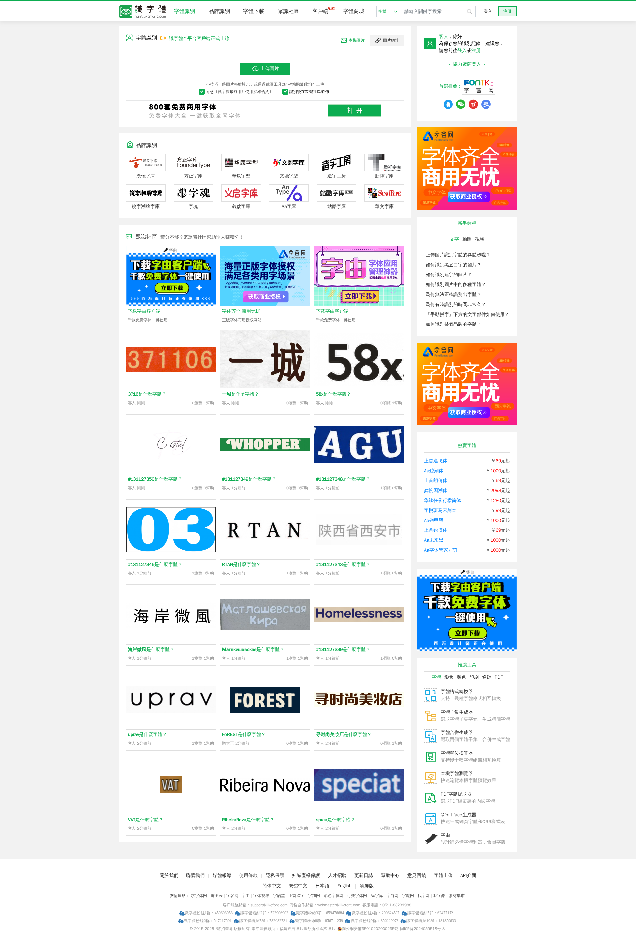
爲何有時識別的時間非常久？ (456, 304)
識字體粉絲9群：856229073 (374, 921)
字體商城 (353, 11)
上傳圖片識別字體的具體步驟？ (458, 255)
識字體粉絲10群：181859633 (431, 921)
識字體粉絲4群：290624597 (375, 913)
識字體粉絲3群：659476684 (320, 913)
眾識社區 (288, 11)
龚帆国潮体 (435, 490)
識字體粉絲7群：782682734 (263, 921)
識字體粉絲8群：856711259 (319, 921)
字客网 (232, 895)
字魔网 (408, 895)
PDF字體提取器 (456, 794)
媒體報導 (222, 875)
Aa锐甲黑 (433, 520)
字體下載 (253, 11)
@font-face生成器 (458, 815)
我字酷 (439, 895)
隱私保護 (275, 875)
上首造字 (296, 895)
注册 (507, 11)
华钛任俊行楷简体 (442, 500)
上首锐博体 (435, 530)
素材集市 (457, 895)
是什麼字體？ (147, 394)
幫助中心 (390, 875)
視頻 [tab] (479, 239)
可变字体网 (357, 895)
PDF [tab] (499, 677)
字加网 (314, 895)
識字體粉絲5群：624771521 (431, 913)
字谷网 (392, 895)
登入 (488, 11)
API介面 (468, 875)
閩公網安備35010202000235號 (370, 928)
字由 (445, 835)
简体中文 (271, 886)
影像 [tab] (448, 677)
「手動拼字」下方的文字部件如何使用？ (467, 314)
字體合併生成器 (457, 732)
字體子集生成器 (457, 712)
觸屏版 (367, 886)
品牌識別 (219, 11)
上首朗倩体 (435, 480)
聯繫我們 (195, 875)
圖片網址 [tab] (391, 40)
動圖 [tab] (467, 239)
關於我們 (169, 875)
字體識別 (184, 11)
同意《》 (239, 91)
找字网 (424, 895)
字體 (382, 11)
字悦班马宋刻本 (440, 510)
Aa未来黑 (433, 540)
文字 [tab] (454, 239)
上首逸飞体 (435, 461)
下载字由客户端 (144, 311)
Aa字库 (377, 895)
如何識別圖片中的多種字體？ (456, 284)
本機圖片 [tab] (357, 40)
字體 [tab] (436, 677)
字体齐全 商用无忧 (241, 311)
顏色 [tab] (461, 677)
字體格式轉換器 (457, 691)
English (344, 886)
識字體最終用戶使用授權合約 (243, 91)
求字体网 (199, 895)
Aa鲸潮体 (433, 470)
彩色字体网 (334, 895)
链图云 (217, 895)
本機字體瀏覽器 (457, 773)
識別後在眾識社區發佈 (309, 91)
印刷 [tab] (474, 677)
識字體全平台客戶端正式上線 (199, 38)
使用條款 (248, 875)
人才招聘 (337, 875)
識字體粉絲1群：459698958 (209, 913)
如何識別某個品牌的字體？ (453, 324)
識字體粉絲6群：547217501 (208, 921)
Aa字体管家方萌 (440, 550)
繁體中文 (298, 886)
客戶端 (320, 11)
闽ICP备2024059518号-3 (422, 928)
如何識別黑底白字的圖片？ (453, 265)
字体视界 (261, 895)
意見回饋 (416, 875)
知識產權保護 (306, 875)
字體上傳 (443, 875)
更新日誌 (363, 875)
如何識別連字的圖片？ (449, 274)
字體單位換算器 (457, 753)
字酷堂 (279, 895)
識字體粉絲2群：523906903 (264, 913)
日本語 (322, 886)
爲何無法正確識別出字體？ (453, 294)
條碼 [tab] (486, 677)
